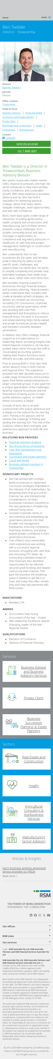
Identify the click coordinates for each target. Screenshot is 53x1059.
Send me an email (27, 143)
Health (39, 125)
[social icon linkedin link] (4, 138)
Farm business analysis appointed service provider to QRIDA (24, 869)
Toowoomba (8, 104)
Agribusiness (8, 129)
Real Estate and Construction (17, 125)
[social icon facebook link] (35, 915)
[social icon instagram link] (40, 915)
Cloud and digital (19, 460)
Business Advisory (11, 87)
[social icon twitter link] (44, 915)
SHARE (44, 17)
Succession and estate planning (27, 456)
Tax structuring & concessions (26, 446)
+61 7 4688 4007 (27, 151)
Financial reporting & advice (25, 442)
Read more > (10, 876)
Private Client (8, 121)
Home (5, 17)
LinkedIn (11, 138)
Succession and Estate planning (18, 117)
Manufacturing (26, 129)
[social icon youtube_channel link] (48, 915)
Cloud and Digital (33, 112)
